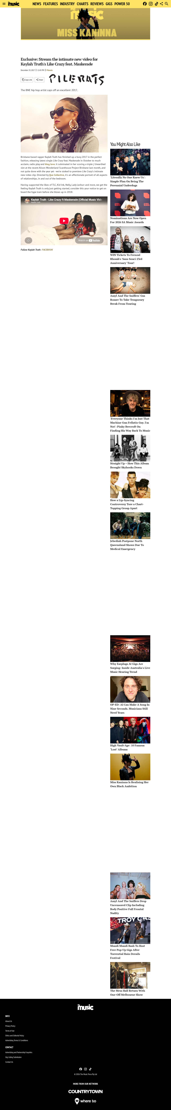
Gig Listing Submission (13, 1057)
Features (50, 4)
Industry (67, 4)
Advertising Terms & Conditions (16, 1040)
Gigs (109, 4)
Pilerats (49, 70)
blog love (50, 164)
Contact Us (9, 1062)
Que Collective (56, 174)
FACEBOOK (47, 249)
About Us (8, 1021)
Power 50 (122, 4)
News (37, 4)
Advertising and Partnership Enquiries (18, 1052)
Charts (82, 4)
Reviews (97, 4)
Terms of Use (9, 1031)
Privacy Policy (10, 1026)
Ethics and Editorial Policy (14, 1035)
